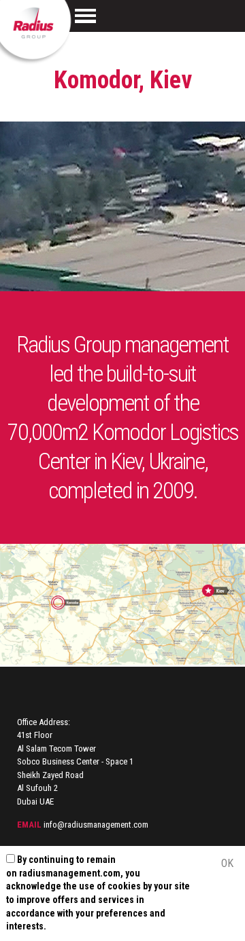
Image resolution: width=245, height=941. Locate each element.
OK (227, 863)
